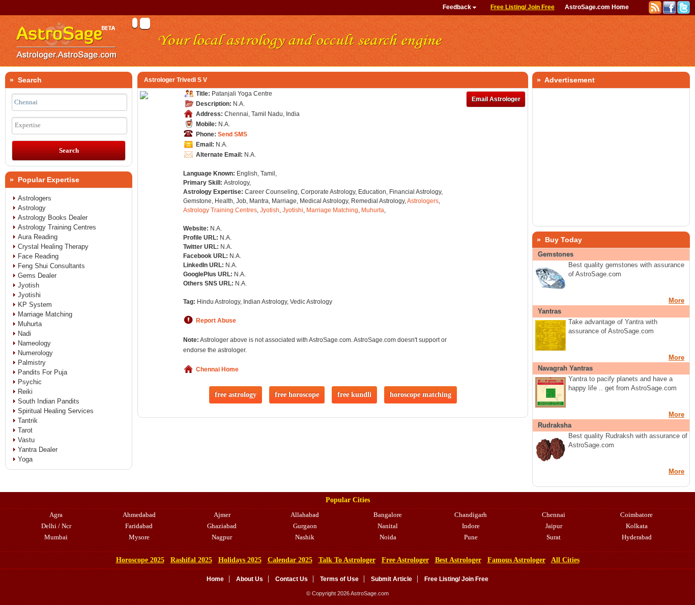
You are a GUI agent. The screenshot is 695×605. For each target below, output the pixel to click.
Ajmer (222, 514)
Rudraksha (554, 425)
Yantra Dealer (37, 449)
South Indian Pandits (48, 401)
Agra (56, 514)
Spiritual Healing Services (56, 411)
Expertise (28, 125)
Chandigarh (470, 514)
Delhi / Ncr (56, 526)
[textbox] (69, 102)
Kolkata (637, 526)
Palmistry (32, 362)
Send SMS (232, 134)
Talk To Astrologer (346, 560)
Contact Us (291, 579)
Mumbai (56, 537)
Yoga (25, 459)
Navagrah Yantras (565, 368)
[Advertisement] (611, 157)
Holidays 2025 (240, 560)
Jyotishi (292, 210)
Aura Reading (37, 237)
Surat (553, 537)
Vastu (26, 440)
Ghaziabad (222, 526)
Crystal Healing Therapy (53, 246)
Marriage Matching (332, 210)
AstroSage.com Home (597, 7)
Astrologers (423, 201)
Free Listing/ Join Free (522, 7)
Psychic (30, 382)
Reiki (25, 391)
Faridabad (139, 526)
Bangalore (387, 514)
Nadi (24, 333)
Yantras (549, 311)
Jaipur (553, 526)
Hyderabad (637, 537)
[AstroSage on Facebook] (670, 11)
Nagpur (222, 537)
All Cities (565, 560)
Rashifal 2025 (191, 560)
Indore (471, 526)
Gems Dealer (37, 275)
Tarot (25, 430)
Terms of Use (339, 579)
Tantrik (28, 420)
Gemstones (555, 254)
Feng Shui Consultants (51, 266)
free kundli (354, 394)
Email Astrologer (496, 99)
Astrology (32, 208)
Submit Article (391, 579)
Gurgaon (305, 526)
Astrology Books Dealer (53, 217)
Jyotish (269, 210)
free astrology (235, 394)
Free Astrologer (405, 560)
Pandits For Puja (42, 372)
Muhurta (372, 210)
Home (215, 579)
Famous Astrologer (516, 560)
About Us (249, 579)
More (676, 300)
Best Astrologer (458, 560)
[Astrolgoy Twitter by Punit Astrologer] (683, 11)
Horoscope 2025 (140, 560)
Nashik (304, 537)
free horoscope (297, 394)
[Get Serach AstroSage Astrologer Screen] (66, 64)
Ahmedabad (139, 514)
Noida (388, 537)
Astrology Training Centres (220, 210)
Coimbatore (636, 514)
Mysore (139, 537)
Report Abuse (216, 320)
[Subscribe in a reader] (656, 11)
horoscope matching (420, 394)
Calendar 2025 (290, 560)
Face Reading (38, 256)
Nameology (34, 343)
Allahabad (305, 514)
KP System (35, 304)
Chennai (553, 514)
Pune (471, 537)
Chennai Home (217, 369)
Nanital (388, 526)
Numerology (35, 353)
